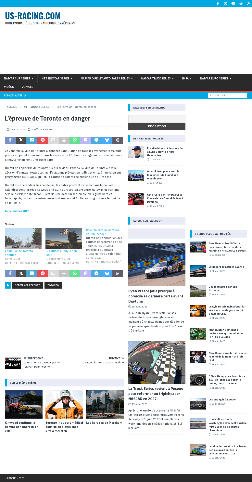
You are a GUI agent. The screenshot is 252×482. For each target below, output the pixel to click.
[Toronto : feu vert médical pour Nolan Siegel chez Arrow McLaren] (64, 404)
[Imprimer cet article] (64, 140)
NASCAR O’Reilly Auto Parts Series (105, 78)
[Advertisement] (169, 40)
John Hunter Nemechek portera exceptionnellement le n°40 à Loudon (227, 333)
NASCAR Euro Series (214, 78)
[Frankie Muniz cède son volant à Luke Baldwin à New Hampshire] (136, 152)
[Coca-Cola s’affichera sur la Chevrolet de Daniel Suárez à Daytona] (136, 199)
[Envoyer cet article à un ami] (53, 140)
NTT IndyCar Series (55, 78)
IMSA (185, 78)
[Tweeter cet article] (21, 140)
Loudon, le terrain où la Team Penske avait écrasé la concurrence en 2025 (227, 449)
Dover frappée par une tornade (223, 288)
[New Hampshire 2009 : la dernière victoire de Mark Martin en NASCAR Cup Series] (198, 247)
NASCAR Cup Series (17, 78)
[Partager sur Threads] (117, 140)
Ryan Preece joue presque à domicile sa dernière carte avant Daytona (155, 296)
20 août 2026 (218, 403)
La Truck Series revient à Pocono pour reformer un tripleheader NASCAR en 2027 (155, 393)
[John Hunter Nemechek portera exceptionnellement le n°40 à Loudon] (198, 334)
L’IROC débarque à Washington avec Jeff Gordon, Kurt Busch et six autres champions (228, 424)
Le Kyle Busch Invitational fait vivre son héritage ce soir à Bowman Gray (227, 310)
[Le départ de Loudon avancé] (198, 271)
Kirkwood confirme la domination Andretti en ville (21, 426)
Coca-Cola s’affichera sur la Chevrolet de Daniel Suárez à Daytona (165, 198)
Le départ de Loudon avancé (226, 267)
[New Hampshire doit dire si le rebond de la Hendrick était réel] (198, 357)
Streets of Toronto (27, 285)
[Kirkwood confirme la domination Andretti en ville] (24, 404)
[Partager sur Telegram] (96, 140)
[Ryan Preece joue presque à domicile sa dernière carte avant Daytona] (156, 264)
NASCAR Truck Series (156, 78)
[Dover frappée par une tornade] (198, 291)
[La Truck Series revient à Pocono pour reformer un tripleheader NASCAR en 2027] (156, 362)
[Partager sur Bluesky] (107, 140)
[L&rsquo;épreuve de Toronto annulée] (23, 238)
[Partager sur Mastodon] (85, 140)
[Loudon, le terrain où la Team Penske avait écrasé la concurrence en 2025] (198, 450)
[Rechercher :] (227, 95)
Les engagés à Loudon (222, 399)
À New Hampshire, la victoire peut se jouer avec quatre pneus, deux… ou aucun (227, 379)
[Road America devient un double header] (106, 246)
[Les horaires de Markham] (105, 404)
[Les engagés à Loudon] (198, 404)
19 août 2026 (139, 306)
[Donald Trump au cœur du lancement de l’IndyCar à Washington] (136, 175)
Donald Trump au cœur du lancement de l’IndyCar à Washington (163, 174)
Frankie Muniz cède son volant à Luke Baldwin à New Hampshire (166, 151)
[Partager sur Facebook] (10, 140)
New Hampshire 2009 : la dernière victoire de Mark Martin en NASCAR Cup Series (227, 246)
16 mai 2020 (17, 129)
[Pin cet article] (42, 140)
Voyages (27, 86)
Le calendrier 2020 (17, 211)
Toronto (53, 285)
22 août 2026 (157, 159)
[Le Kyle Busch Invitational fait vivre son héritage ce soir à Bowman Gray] (198, 311)
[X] (225, 3)
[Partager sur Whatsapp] (74, 140)
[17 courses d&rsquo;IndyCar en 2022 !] (63, 238)
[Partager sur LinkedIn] (31, 140)
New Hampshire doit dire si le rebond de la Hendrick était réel (227, 356)
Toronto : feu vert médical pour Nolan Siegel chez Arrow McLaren (64, 426)
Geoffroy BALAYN (41, 129)
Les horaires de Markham (104, 422)
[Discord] (248, 3)
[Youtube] (233, 3)
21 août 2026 (218, 271)
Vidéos (9, 86)
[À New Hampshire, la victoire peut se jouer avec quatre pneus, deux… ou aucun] (198, 380)
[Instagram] (240, 3)
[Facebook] (217, 3)
